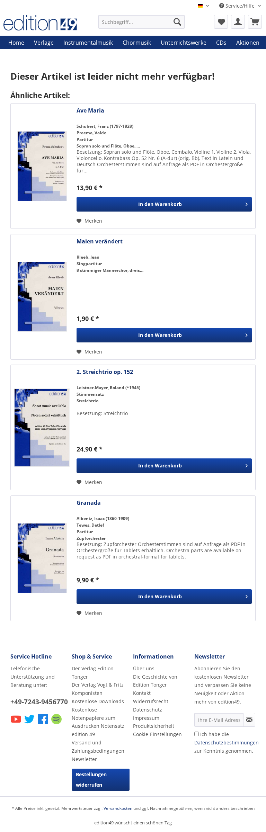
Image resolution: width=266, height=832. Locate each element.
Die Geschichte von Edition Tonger (155, 680)
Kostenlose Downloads (98, 701)
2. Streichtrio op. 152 (105, 372)
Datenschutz (147, 709)
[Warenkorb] (255, 22)
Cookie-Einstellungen (157, 734)
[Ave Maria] (42, 166)
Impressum (146, 718)
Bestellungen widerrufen (91, 779)
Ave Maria (90, 110)
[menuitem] (141, 22)
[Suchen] (177, 22)
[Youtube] (16, 724)
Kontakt (142, 693)
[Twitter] (30, 724)
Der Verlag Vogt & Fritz (98, 684)
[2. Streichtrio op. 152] (42, 427)
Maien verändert (100, 241)
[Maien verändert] (42, 297)
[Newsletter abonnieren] (249, 720)
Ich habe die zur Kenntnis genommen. (226, 742)
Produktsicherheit (153, 726)
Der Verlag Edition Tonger (93, 672)
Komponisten (87, 693)
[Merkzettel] (221, 22)
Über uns (143, 668)
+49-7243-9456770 (39, 701)
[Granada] (42, 558)
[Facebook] (43, 724)
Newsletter (84, 759)
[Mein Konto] (238, 22)
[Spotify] (57, 724)
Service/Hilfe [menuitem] (240, 5)
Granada (89, 503)
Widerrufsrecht (150, 701)
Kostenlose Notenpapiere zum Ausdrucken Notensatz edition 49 (98, 721)
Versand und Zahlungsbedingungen (98, 746)
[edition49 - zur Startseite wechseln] (40, 23)
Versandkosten (118, 808)
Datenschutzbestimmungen (226, 742)
